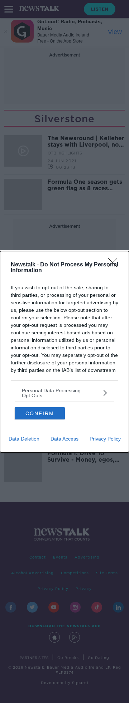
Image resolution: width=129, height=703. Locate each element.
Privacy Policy (105, 439)
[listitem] (64, 393)
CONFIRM (39, 413)
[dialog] (64, 351)
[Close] (115, 265)
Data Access (64, 439)
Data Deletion (24, 439)
